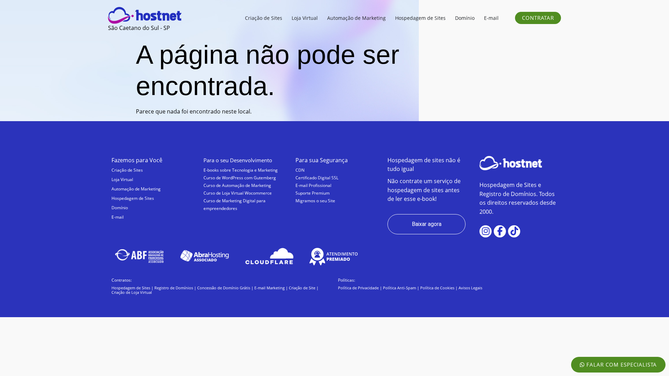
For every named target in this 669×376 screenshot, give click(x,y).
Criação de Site (302, 287)
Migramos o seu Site (315, 201)
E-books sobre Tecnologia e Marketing (240, 170)
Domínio (120, 208)
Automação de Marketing (136, 189)
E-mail (118, 217)
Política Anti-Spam (399, 287)
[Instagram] (485, 231)
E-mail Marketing (269, 287)
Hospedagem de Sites (133, 198)
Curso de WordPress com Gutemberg (239, 178)
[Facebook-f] (500, 231)
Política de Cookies (437, 287)
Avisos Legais (470, 287)
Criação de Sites (127, 170)
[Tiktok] (514, 231)
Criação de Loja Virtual (132, 292)
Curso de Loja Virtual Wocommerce (237, 193)
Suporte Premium (312, 193)
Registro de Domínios (173, 287)
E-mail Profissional (313, 185)
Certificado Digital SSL (316, 178)
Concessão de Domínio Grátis (223, 287)
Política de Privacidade (358, 287)
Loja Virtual (122, 179)
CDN (300, 170)
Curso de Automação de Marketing (237, 185)
